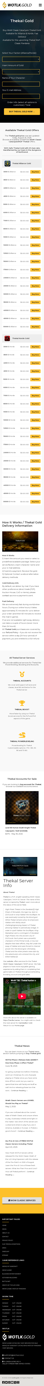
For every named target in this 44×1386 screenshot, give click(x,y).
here (24, 905)
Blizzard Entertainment (11, 1274)
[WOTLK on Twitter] (6, 1382)
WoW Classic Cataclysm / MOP (15, 964)
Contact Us (9, 1358)
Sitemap (5, 1255)
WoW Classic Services (23, 1200)
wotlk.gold (15, 1378)
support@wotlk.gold (14, 1355)
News (4, 1229)
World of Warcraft (10, 1266)
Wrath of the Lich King (11, 1285)
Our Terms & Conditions (11, 1244)
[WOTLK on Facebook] (3, 1382)
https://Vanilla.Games (11, 1020)
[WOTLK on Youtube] (12, 1382)
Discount (5, 1251)
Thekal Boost (22, 709)
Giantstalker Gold (25, 1023)
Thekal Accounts (22, 681)
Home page (19, 1025)
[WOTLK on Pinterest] (9, 1382)
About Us (5, 1233)
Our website (8, 961)
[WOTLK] (17, 5)
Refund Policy (12, 632)
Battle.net (6, 1281)
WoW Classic (7, 1270)
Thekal (5, 897)
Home (4, 1225)
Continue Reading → (19, 1090)
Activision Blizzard (9, 1277)
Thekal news (33, 1052)
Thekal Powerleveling (22, 741)
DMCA (4, 1248)
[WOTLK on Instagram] (18, 1382)
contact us (7, 595)
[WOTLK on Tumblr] (15, 1382)
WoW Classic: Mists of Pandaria (14, 1289)
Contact (5, 1236)
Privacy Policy (7, 1240)
